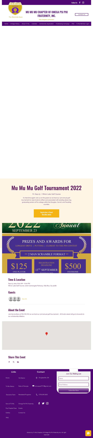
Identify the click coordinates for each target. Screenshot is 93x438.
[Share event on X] (13, 362)
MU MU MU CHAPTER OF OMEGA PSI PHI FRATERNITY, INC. (47, 14)
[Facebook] (39, 403)
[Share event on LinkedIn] (18, 362)
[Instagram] (47, 403)
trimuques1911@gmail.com (43, 386)
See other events (46, 214)
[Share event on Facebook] (9, 362)
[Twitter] (43, 403)
